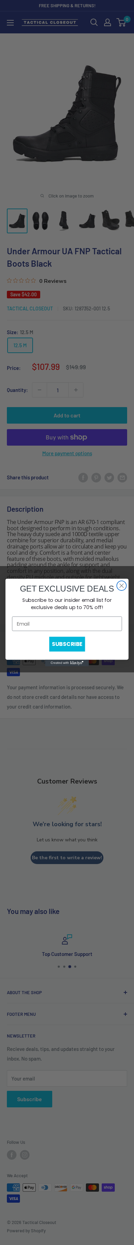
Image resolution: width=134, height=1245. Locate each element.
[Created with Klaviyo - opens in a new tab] (67, 663)
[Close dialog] (121, 585)
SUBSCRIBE (67, 644)
